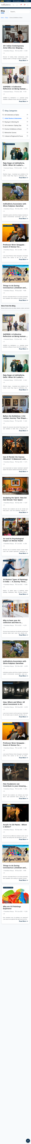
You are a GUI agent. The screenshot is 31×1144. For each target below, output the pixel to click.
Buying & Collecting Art (12, 122)
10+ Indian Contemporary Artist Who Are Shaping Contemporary (13, 48)
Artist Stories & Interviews (9, 26)
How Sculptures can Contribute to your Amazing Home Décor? (14, 786)
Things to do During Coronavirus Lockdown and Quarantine (14, 288)
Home (2, 17)
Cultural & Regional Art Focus (14, 136)
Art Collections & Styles (12, 115)
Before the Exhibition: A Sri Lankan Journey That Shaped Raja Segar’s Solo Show (15, 418)
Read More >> (23, 60)
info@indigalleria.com (17, 1)
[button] (27, 1)
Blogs (6, 17)
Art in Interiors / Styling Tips (13, 125)
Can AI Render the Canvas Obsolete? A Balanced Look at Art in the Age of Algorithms (15, 459)
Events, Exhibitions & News (9, 67)
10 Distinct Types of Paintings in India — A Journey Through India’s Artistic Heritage (15, 582)
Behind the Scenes (10, 132)
